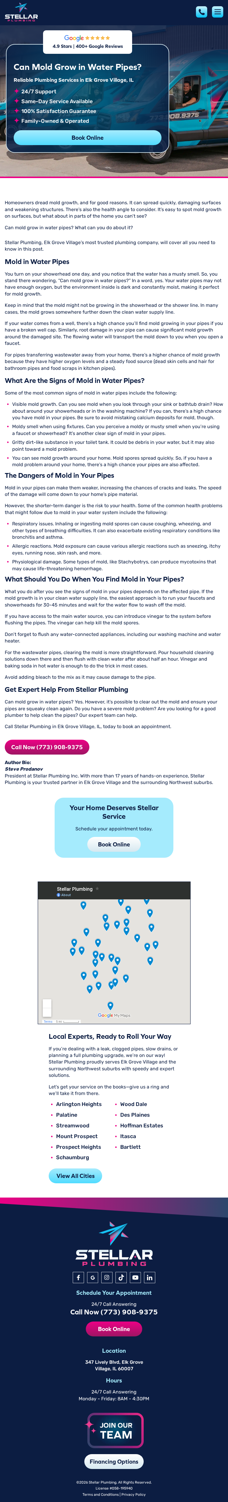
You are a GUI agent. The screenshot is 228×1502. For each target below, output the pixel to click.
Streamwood (72, 1126)
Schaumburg (72, 1158)
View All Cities (75, 1175)
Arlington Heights (79, 1104)
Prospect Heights (78, 1147)
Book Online (88, 137)
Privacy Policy (133, 1494)
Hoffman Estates (141, 1126)
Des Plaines (135, 1115)
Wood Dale (133, 1104)
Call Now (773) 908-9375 (47, 747)
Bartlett (130, 1147)
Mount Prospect (77, 1137)
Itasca (128, 1137)
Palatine (66, 1115)
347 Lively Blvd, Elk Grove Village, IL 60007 (114, 1365)
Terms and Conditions (101, 1494)
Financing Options (114, 1461)
